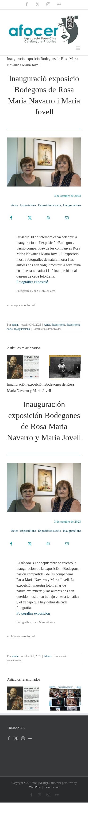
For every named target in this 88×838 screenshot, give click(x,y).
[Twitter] (16, 738)
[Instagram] (23, 738)
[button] (10, 367)
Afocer (48, 656)
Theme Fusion (51, 787)
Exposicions (28, 205)
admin (15, 324)
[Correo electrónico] (66, 218)
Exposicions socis (49, 205)
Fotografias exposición (33, 613)
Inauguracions (72, 205)
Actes (14, 205)
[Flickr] (30, 738)
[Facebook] (11, 218)
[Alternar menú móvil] (78, 48)
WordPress (35, 787)
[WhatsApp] (48, 218)
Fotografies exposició (32, 282)
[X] (30, 218)
